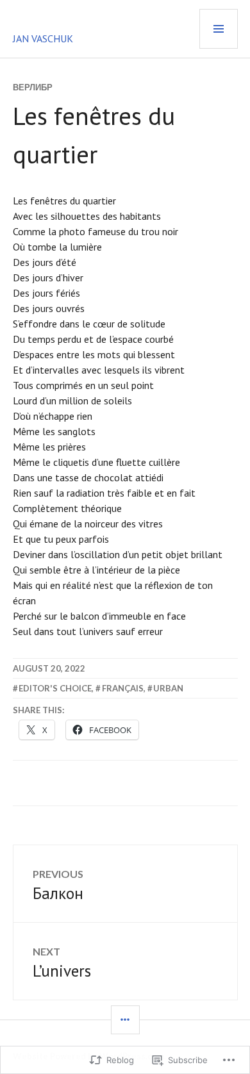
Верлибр (33, 87)
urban (168, 688)
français (123, 688)
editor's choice (55, 688)
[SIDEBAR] (125, 1019)
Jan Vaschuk (43, 38)
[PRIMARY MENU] (218, 29)
